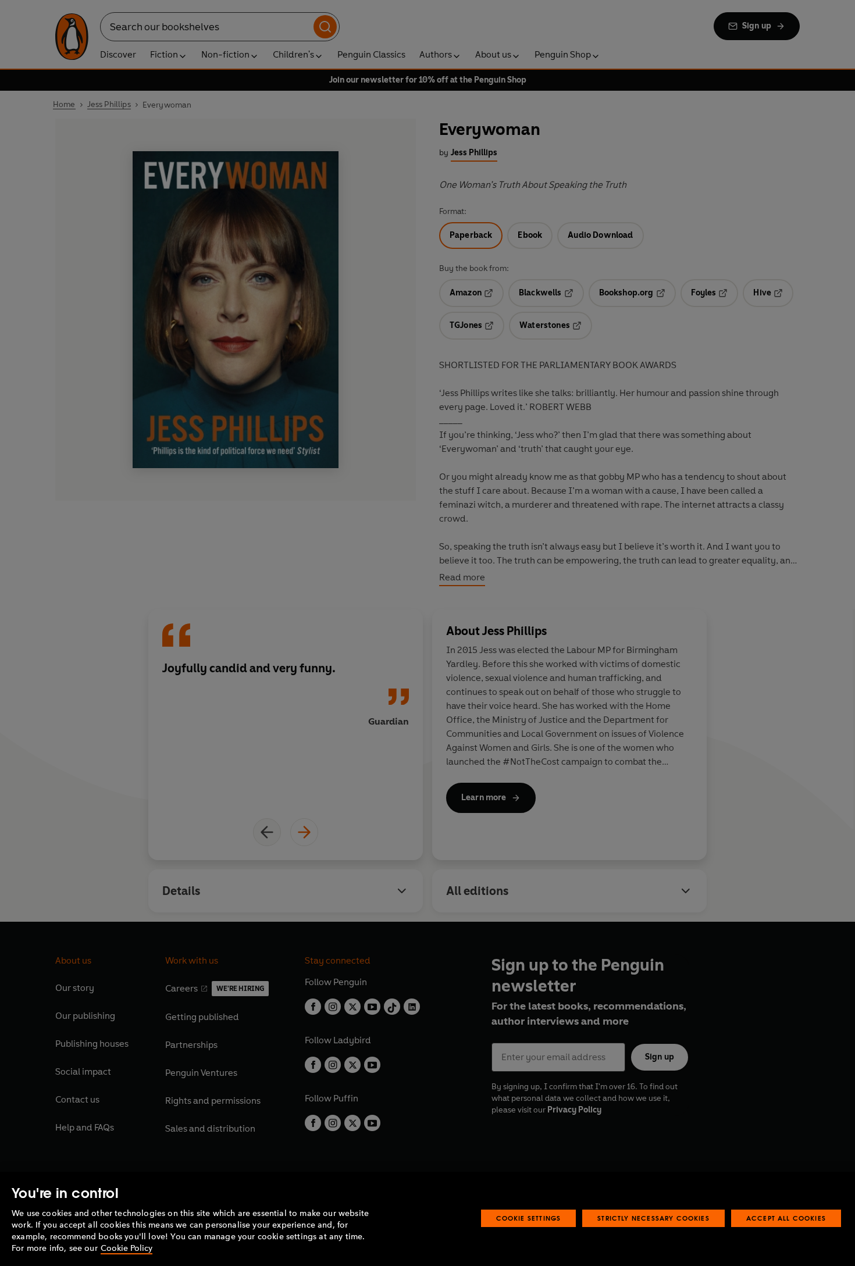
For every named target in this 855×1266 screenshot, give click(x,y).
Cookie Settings (528, 1218)
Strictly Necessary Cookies (653, 1218)
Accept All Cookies (786, 1218)
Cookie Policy (126, 1248)
